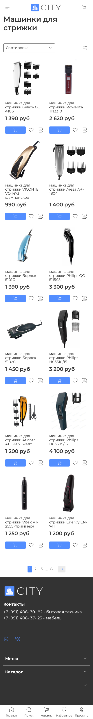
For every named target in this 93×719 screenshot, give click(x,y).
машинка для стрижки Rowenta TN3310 (66, 107)
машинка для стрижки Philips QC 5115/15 (67, 275)
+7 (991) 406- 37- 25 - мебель (32, 618)
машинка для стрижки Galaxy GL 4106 (22, 107)
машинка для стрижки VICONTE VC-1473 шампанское (22, 191)
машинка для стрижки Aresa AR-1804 (66, 189)
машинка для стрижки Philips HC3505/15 (63, 440)
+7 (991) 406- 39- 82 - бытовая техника (42, 611)
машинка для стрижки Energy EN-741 (68, 522)
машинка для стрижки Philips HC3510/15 (63, 358)
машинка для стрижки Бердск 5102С (20, 358)
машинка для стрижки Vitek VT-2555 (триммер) (21, 522)
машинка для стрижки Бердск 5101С (20, 275)
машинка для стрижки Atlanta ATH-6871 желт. (20, 440)
